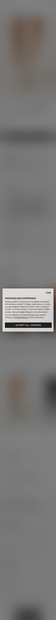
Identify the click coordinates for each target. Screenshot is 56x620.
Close (48, 292)
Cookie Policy (25, 312)
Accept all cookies (28, 325)
